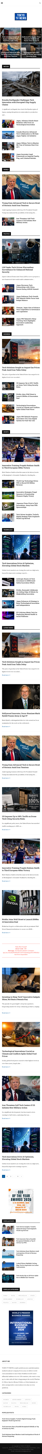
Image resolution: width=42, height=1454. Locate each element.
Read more (5, 675)
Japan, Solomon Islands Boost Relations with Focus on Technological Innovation (27, 123)
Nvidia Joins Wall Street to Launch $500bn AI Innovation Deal (27, 396)
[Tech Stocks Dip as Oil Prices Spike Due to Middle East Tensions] (8, 1279)
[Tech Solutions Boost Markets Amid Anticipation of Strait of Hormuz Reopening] (8, 1254)
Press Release (23, 1295)
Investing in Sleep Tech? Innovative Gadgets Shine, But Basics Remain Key (21, 998)
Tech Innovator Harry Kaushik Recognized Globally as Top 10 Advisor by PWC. (26, 1240)
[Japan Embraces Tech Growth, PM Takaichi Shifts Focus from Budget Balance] (8, 299)
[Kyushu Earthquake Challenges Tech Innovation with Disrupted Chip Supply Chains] (21, 83)
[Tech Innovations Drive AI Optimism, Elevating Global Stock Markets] (21, 547)
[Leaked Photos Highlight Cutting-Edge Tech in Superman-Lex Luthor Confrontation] (8, 1266)
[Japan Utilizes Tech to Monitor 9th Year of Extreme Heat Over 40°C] (8, 146)
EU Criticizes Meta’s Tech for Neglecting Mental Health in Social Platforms (26, 614)
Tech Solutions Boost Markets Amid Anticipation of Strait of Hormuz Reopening (27, 1253)
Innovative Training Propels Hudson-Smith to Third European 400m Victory (20, 466)
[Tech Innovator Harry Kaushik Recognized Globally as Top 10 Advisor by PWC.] (8, 1242)
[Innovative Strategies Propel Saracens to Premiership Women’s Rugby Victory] (8, 495)
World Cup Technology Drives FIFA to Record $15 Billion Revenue (27, 483)
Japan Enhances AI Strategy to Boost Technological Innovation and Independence (27, 603)
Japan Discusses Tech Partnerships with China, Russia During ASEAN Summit (27, 287)
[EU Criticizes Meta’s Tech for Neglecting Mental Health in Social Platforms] (8, 615)
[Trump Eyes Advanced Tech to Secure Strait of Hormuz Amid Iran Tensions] (21, 186)
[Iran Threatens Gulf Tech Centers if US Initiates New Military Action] (8, 222)
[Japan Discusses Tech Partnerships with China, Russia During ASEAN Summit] (8, 288)
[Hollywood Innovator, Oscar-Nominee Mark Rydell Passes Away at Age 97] (21, 696)
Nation (14, 1302)
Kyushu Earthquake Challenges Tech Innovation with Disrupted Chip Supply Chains (19, 102)
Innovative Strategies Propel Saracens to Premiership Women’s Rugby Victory (26, 494)
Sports (32, 1295)
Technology (20, 1299)
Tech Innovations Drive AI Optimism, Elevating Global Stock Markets (18, 564)
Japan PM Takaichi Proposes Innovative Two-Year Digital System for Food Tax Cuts (27, 419)
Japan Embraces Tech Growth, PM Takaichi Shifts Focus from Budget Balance (27, 298)
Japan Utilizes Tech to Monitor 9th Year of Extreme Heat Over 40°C (27, 145)
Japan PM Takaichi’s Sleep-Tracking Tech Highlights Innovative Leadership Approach (26, 322)
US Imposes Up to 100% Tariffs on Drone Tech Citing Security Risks (31, 54)
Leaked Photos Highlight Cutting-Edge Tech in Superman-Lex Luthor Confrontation (27, 1265)
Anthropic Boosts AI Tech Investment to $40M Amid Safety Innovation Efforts (25, 581)
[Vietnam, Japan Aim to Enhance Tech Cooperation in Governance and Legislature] (8, 311)
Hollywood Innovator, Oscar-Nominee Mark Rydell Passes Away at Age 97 (31, 38)
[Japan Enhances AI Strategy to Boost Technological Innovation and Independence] (8, 604)
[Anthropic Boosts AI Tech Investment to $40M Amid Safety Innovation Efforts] (8, 582)
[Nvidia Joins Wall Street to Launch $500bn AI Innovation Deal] (8, 397)
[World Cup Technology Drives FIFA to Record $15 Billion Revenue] (8, 484)
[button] (2, 43)
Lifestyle (30, 1299)
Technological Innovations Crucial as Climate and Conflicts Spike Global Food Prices (28, 407)
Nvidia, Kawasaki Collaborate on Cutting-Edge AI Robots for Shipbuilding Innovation (27, 592)
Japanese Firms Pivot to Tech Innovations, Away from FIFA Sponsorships (27, 505)
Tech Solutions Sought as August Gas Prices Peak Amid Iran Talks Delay (10, 38)
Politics (6, 1302)
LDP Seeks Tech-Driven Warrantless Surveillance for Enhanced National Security (18, 269)
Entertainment (7, 1299)
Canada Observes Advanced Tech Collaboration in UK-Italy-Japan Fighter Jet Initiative (27, 134)
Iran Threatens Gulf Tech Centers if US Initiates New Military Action (26, 220)
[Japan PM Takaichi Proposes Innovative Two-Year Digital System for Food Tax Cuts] (8, 420)
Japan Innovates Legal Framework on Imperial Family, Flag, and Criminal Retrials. (27, 156)
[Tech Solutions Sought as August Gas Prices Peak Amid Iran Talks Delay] (21, 351)
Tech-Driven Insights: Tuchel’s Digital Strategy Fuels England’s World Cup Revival (28, 516)
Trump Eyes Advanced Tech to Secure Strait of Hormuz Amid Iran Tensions (10, 54)
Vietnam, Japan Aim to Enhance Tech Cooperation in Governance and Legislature (28, 310)
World (5, 1295)
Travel (13, 1295)
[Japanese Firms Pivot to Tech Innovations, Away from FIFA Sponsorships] (8, 506)
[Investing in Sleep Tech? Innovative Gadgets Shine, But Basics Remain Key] (21, 980)
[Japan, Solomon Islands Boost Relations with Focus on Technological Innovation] (8, 124)
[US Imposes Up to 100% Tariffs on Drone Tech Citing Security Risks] (8, 386)
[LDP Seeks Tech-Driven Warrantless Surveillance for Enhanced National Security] (21, 251)
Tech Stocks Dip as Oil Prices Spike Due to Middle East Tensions (27, 1276)
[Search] (40, 3)
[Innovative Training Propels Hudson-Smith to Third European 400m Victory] (21, 449)
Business (22, 1302)
